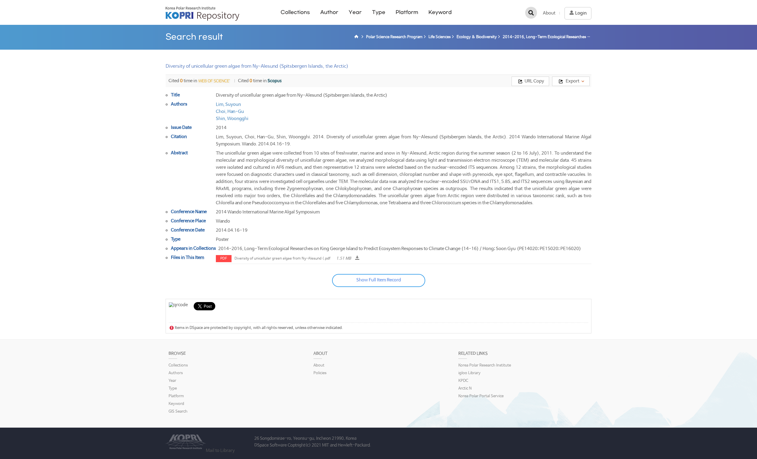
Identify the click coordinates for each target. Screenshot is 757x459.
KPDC (463, 381)
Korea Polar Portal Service (481, 396)
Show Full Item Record (378, 280)
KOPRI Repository (202, 14)
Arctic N (465, 388)
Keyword (440, 12)
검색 (531, 13)
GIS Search (178, 411)
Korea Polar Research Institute (484, 365)
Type (378, 12)
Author (329, 12)
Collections (295, 12)
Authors (176, 373)
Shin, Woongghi (232, 118)
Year (355, 12)
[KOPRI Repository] (357, 37)
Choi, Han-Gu (230, 111)
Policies (319, 373)
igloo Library (469, 373)
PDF (223, 259)
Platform (407, 12)
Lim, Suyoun (228, 104)
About (549, 13)
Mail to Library (220, 450)
